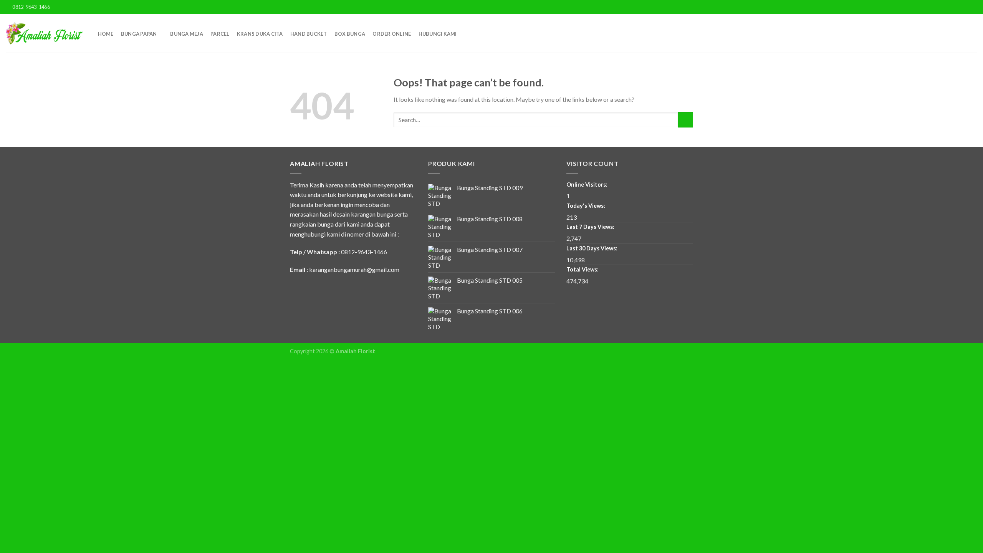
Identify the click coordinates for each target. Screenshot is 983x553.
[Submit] (685, 119)
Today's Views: (586, 205)
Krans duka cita (260, 34)
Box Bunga (349, 34)
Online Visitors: (587, 184)
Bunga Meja (186, 34)
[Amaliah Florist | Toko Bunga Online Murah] (44, 33)
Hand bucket (308, 34)
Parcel (220, 34)
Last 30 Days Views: (592, 248)
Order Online (391, 34)
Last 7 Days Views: (591, 227)
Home (106, 34)
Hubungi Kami (438, 34)
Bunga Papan (139, 34)
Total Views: (583, 269)
